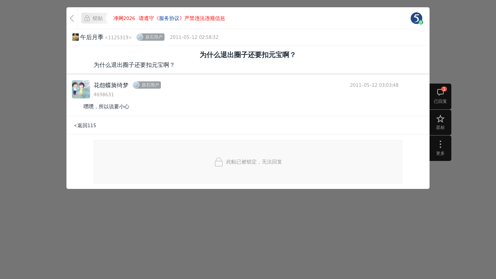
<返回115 (85, 125)
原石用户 (154, 37)
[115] (416, 18)
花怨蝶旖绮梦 (111, 85)
